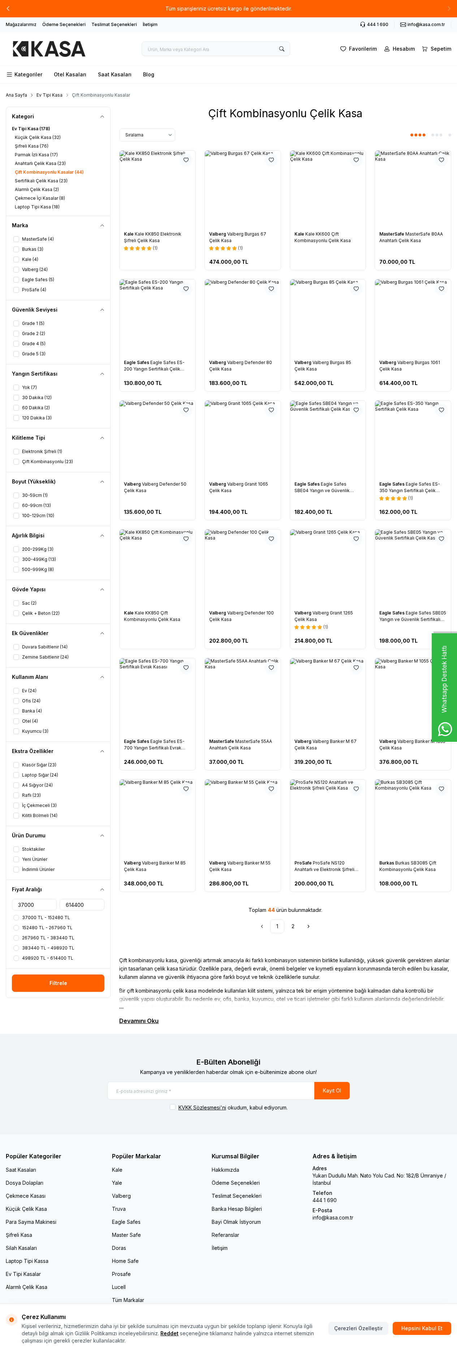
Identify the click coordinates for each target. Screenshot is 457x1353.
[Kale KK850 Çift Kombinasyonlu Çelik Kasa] (157, 567)
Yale (117, 1183)
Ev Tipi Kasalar (23, 1274)
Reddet (169, 1333)
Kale (129, 234)
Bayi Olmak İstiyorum (236, 1222)
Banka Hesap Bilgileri (237, 1209)
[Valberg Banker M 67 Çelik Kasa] (328, 696)
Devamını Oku (139, 1020)
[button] (8, 8)
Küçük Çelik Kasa (26, 1209)
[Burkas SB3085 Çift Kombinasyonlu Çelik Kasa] (413, 817)
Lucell (119, 1287)
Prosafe (121, 1274)
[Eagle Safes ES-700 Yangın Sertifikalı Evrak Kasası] (157, 696)
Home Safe (125, 1261)
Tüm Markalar (128, 1300)
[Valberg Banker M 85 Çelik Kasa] (157, 817)
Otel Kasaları (70, 74)
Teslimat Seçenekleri (114, 24)
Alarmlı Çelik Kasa (26, 1287)
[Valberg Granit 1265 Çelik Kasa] (328, 567)
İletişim (150, 24)
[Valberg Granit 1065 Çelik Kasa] (243, 439)
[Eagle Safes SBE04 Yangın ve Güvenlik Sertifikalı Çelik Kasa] (328, 439)
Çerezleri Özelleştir (358, 1328)
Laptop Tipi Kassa (27, 1261)
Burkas (387, 863)
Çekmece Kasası (26, 1196)
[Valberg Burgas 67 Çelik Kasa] (243, 189)
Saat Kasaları (115, 74)
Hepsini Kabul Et (422, 1328)
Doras (119, 1248)
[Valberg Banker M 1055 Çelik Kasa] (413, 696)
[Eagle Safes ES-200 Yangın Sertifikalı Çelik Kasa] (157, 317)
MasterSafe (392, 234)
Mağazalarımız (21, 24)
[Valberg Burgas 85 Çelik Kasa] (328, 317)
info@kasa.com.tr (332, 1217)
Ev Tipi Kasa (49, 95)
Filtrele (58, 983)
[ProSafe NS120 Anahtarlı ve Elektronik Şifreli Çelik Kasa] (328, 817)
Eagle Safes (137, 362)
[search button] (281, 49)
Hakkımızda (225, 1170)
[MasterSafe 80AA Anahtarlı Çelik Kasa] (413, 189)
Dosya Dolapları (24, 1183)
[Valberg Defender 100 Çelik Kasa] (243, 567)
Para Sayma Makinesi (31, 1222)
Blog (148, 74)
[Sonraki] (308, 926)
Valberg (218, 234)
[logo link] (49, 49)
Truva (119, 1209)
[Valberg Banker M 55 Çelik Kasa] (243, 817)
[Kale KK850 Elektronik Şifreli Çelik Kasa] (157, 189)
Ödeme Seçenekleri (64, 24)
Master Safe (126, 1235)
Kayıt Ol (332, 1090)
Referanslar (225, 1235)
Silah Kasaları (21, 1248)
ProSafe (303, 863)
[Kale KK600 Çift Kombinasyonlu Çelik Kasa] (328, 189)
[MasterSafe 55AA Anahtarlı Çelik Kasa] (243, 696)
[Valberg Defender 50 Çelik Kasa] (157, 439)
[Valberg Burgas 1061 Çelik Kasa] (413, 317)
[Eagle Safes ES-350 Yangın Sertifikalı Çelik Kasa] (413, 439)
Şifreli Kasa (19, 1235)
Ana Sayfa (16, 95)
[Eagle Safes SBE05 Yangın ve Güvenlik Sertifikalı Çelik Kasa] (413, 567)
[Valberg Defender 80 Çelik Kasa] (243, 317)
